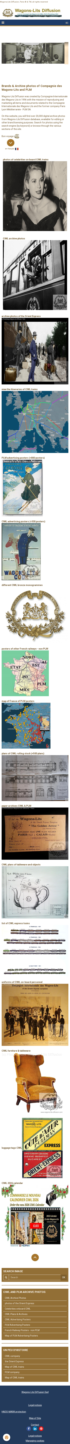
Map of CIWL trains (14, 1367)
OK (63, 1277)
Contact (35, 1424)
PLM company (12, 1372)
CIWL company (12, 1356)
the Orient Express (14, 1361)
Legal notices (35, 1405)
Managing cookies (35, 1440)
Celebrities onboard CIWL (17, 1308)
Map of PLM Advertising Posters (21, 1335)
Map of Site (35, 1418)
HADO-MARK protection (14, 1411)
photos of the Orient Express (19, 1303)
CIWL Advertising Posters (18, 1319)
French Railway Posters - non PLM (22, 1330)
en (67, 22)
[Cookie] (6, 1437)
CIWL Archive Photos (15, 1298)
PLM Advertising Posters (17, 1325)
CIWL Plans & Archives (16, 1314)
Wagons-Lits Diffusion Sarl (35, 1392)
